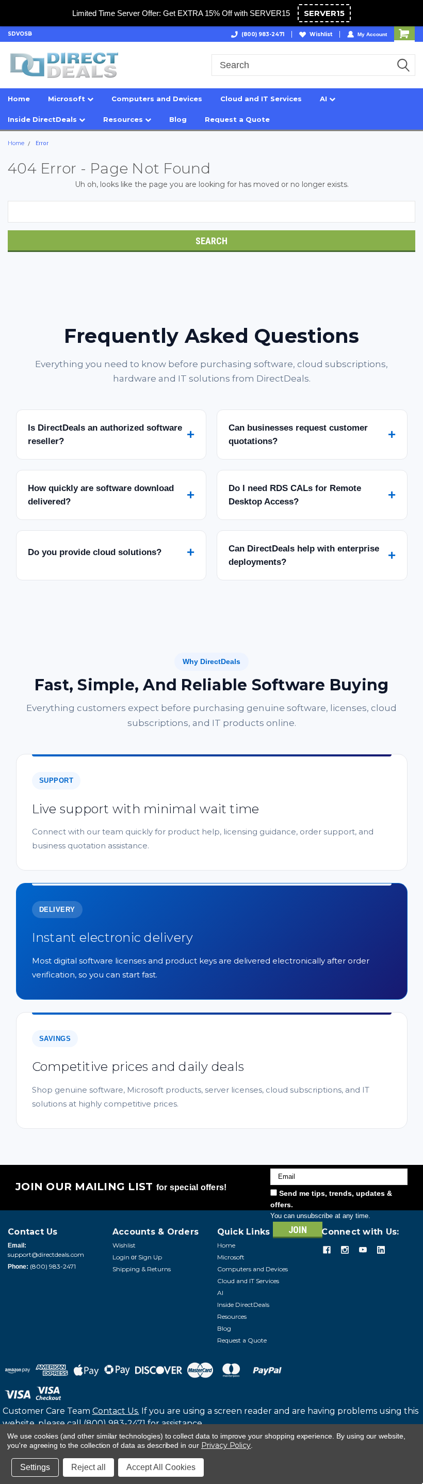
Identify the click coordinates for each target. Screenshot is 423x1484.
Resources (124, 119)
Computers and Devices (156, 98)
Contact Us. (115, 1411)
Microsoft (67, 98)
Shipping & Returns (141, 1269)
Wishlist (321, 34)
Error (42, 143)
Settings (35, 1467)
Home (19, 98)
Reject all (88, 1467)
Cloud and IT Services (261, 98)
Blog (178, 119)
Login (120, 1257)
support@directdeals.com (46, 1254)
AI (324, 98)
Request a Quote (237, 119)
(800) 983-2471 (262, 34)
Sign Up (150, 1257)
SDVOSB (20, 33)
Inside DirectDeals (43, 119)
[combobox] (313, 65)
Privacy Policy (226, 1445)
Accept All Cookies (161, 1467)
